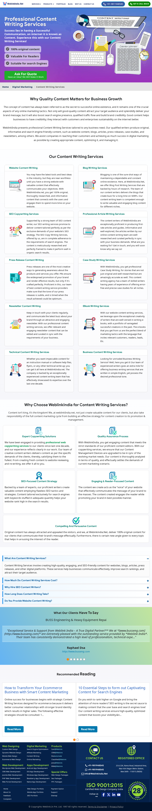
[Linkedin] (114, 794)
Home (5, 86)
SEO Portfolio (32, 795)
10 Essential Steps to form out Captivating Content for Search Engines (111, 689)
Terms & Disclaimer (97, 806)
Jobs (56, 763)
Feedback (7, 795)
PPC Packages (56, 782)
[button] (48, 4)
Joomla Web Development (12, 775)
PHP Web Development (11, 778)
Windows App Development (37, 775)
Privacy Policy (116, 806)
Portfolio (61, 4)
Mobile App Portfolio (35, 792)
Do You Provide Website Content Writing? (28, 600)
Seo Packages (56, 778)
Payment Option (57, 789)
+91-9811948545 (114, 4)
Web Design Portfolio (35, 789)
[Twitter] (109, 794)
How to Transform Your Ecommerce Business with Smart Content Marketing (36, 689)
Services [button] (35, 4)
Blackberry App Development (38, 778)
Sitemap (54, 795)
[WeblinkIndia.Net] (13, 3)
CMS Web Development (11, 771)
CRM (57, 752)
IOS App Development (35, 771)
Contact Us (89, 4)
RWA (57, 766)
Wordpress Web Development (13, 768)
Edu (56, 756)
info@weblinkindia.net (96, 773)
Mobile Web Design (9, 756)
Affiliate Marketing (34, 752)
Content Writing (33, 756)
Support (54, 792)
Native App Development (36, 782)
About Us (7, 792)
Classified (58, 759)
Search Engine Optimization (37, 749)
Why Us (78, 4)
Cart (56, 749)
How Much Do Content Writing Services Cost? (31, 580)
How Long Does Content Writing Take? (27, 594)
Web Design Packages (59, 775)
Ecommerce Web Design (11, 759)
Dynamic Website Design (11, 752)
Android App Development (37, 768)
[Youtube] (119, 794)
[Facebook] (104, 794)
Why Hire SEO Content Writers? (23, 587)
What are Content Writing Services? (25, 558)
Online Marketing (34, 759)
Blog (70, 4)
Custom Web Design (10, 749)
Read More (14, 729)
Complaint (7, 799)
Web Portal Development (12, 782)
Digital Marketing (22, 86)
